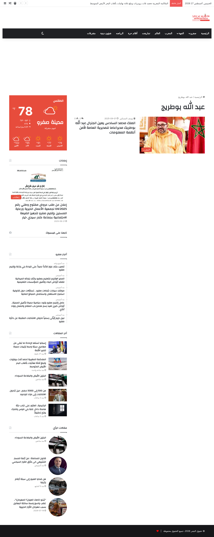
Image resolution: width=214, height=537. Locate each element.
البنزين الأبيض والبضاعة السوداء (30, 376)
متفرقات (91, 33)
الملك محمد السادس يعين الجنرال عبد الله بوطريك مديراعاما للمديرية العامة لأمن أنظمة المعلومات (105, 127)
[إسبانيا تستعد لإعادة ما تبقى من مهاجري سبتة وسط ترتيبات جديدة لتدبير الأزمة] (57, 347)
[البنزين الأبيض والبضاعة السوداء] (57, 380)
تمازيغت (146, 33)
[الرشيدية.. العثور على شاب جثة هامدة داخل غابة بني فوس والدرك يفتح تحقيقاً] (57, 410)
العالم (157, 33)
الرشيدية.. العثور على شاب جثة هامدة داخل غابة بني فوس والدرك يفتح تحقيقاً (28, 409)
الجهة (181, 33)
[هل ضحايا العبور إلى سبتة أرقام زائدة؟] (57, 486)
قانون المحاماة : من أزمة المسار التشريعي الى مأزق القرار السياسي (29, 460)
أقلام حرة (132, 33)
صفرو (193, 33)
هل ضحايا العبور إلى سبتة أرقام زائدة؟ (30, 481)
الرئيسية (205, 33)
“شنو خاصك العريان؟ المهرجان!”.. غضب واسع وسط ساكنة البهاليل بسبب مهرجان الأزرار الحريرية (29, 503)
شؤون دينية (105, 33)
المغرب (168, 33)
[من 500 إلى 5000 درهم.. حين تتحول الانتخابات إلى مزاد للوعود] (57, 395)
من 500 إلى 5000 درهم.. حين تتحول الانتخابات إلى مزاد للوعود (28, 393)
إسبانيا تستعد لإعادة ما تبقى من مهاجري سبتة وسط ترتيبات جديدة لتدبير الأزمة (29, 346)
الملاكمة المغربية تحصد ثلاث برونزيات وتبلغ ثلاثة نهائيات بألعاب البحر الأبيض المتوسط (129, 3)
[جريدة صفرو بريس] (200, 18)
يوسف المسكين (126, 118)
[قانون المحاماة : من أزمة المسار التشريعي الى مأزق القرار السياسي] (57, 466)
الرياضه (119, 33)
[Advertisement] (107, 66)
